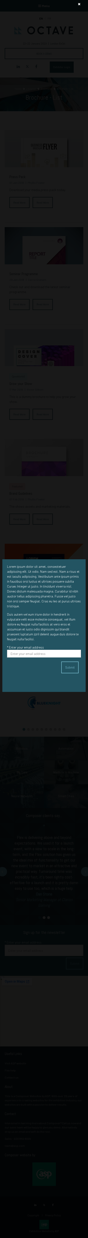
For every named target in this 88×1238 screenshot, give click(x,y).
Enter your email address (25, 647)
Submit (70, 667)
